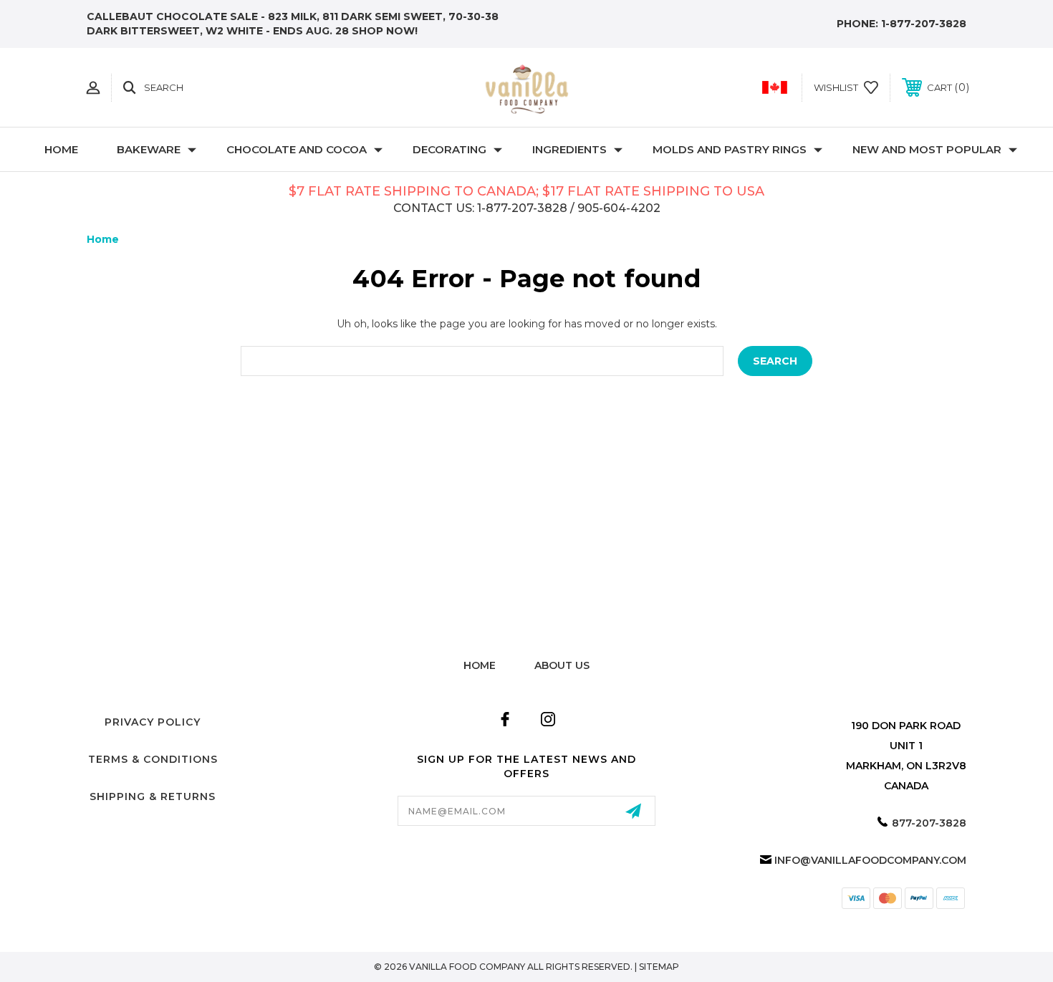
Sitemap (659, 966)
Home (61, 149)
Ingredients (569, 149)
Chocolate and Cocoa (296, 149)
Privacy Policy (153, 722)
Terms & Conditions (153, 759)
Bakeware (149, 149)
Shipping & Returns (153, 796)
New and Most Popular (926, 149)
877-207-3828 (929, 823)
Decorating (449, 149)
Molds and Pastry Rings (730, 149)
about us (562, 665)
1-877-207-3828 (923, 23)
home (479, 665)
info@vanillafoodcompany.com (870, 860)
